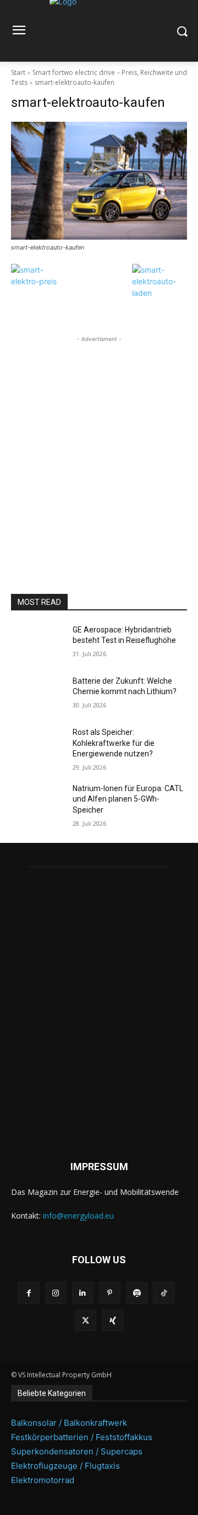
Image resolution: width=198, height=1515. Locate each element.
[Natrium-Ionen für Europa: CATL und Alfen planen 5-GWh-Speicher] (37, 801)
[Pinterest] (109, 1292)
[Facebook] (28, 1292)
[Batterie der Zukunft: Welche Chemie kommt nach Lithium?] (37, 694)
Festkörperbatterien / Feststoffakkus (81, 1437)
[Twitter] (85, 1320)
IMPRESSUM (99, 1166)
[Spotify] (136, 1292)
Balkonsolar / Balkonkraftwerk (69, 1422)
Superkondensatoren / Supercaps (76, 1451)
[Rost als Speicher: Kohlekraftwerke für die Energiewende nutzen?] (37, 745)
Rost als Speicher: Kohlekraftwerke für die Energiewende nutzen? (114, 743)
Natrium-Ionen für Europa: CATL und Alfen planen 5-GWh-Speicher (128, 799)
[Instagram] (56, 1292)
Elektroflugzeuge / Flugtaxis (65, 1465)
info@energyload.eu (78, 1215)
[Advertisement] (99, 444)
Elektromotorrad (42, 1480)
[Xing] (112, 1320)
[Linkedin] (83, 1292)
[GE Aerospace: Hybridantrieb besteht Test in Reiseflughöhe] (37, 643)
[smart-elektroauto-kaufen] (99, 181)
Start (18, 72)
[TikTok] (163, 1292)
